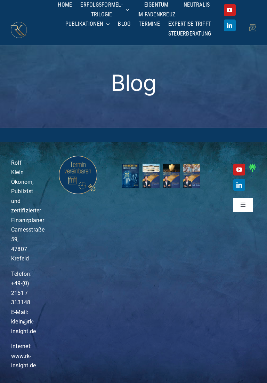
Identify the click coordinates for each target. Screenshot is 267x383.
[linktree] (252, 166)
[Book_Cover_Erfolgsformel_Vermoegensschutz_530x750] (171, 166)
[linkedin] (230, 25)
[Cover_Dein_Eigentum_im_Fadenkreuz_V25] (130, 166)
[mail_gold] (252, 27)
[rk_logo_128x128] (18, 24)
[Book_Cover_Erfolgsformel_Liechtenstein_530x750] (151, 166)
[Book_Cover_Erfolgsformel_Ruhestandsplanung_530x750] (191, 166)
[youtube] (230, 10)
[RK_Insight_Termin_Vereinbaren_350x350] (78, 155)
